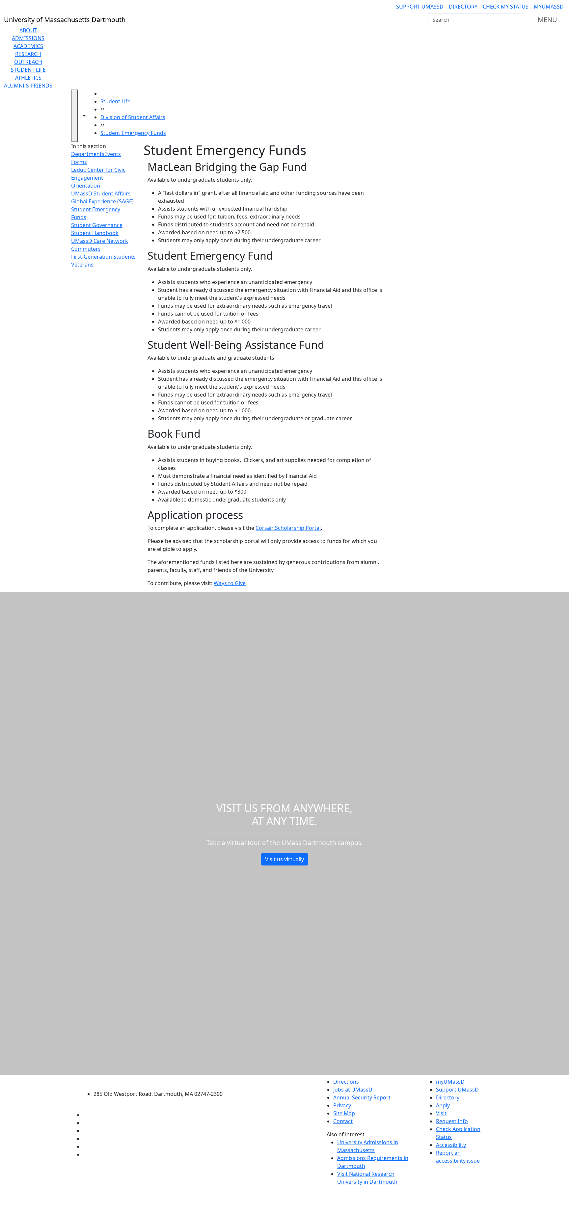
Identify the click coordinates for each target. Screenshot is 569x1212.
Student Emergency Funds (133, 133)
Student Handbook (95, 233)
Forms (79, 162)
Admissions (28, 38)
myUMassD (549, 6)
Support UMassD (420, 6)
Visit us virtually (284, 859)
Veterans (82, 264)
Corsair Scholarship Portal (288, 527)
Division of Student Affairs (132, 117)
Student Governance (96, 225)
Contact (343, 1121)
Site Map (344, 1113)
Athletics (28, 77)
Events (112, 154)
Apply (443, 1105)
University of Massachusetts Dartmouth (162, 1080)
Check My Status (505, 6)
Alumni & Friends (28, 85)
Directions (346, 1081)
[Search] (517, 20)
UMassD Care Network (99, 241)
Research (28, 54)
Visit (441, 1113)
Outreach (28, 61)
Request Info (452, 1121)
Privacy (342, 1105)
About (28, 30)
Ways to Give (230, 583)
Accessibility (451, 1144)
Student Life (28, 69)
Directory (463, 6)
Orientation (85, 185)
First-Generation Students (103, 256)
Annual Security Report (362, 1097)
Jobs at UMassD (352, 1089)
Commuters (86, 248)
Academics (28, 46)
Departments (87, 154)
